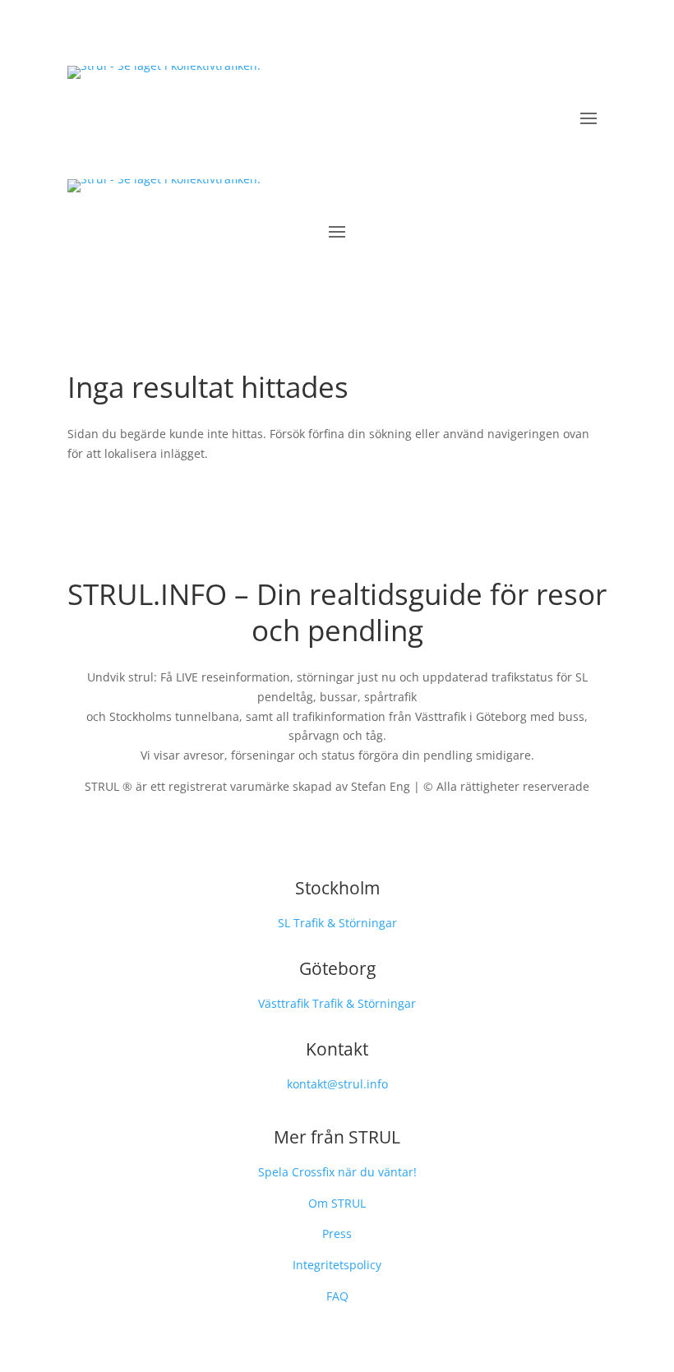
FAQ (337, 1296)
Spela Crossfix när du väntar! (337, 1172)
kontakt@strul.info (337, 1084)
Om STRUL (337, 1203)
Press (337, 1233)
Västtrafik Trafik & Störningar (337, 1003)
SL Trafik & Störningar (337, 923)
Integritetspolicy (337, 1265)
